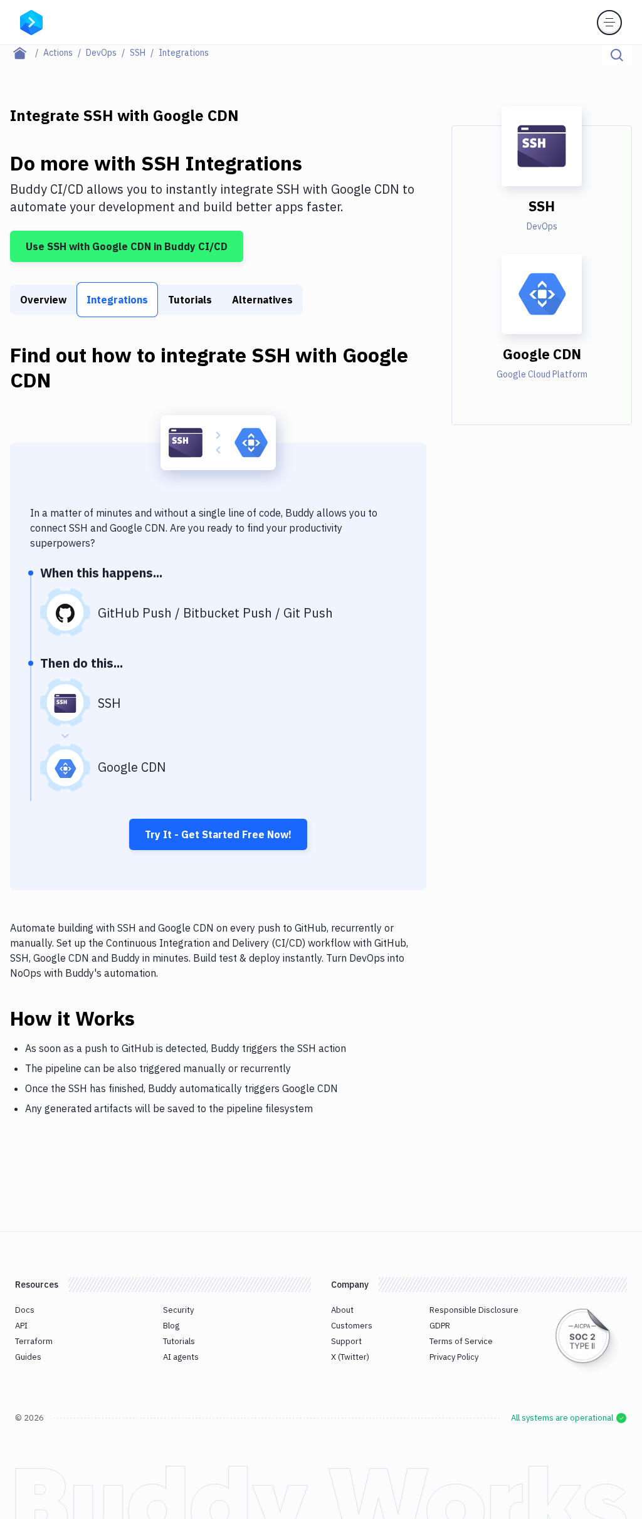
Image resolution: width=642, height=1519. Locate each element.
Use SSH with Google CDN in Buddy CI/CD (127, 246)
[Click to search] (617, 55)
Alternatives (262, 299)
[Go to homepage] (31, 21)
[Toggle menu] (609, 22)
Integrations (117, 299)
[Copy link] (150, 1018)
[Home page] (26, 52)
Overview (43, 299)
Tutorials (190, 299)
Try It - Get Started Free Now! (218, 834)
